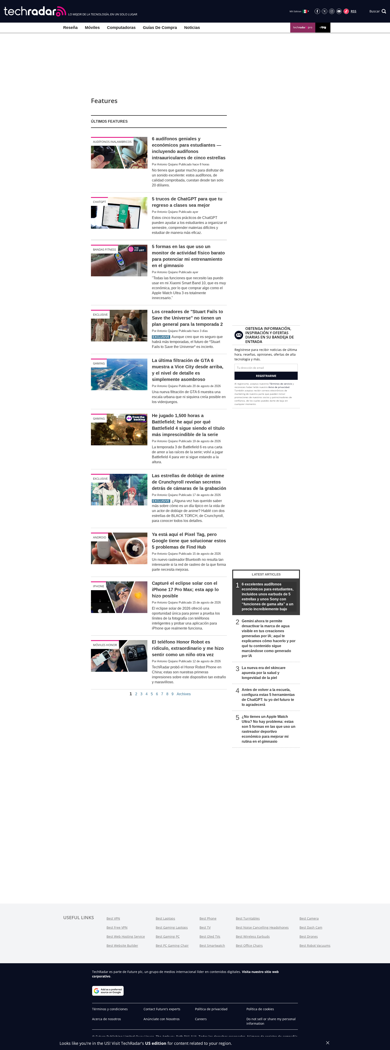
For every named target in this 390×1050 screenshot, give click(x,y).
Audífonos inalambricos (112, 142)
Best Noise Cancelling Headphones (262, 927)
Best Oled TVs (210, 936)
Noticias (192, 27)
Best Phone (208, 918)
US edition (155, 1043)
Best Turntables (248, 918)
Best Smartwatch (212, 945)
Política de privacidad (211, 1009)
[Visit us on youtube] (339, 11)
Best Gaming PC (168, 936)
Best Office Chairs (249, 945)
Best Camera (309, 918)
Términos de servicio (280, 383)
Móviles (92, 27)
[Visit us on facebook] (317, 11)
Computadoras (121, 27)
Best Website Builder (122, 945)
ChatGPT (99, 202)
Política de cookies (260, 1009)
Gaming (99, 363)
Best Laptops (165, 918)
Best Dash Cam (310, 927)
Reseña (70, 27)
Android (99, 537)
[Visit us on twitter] (324, 11)
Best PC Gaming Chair (172, 945)
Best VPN (113, 918)
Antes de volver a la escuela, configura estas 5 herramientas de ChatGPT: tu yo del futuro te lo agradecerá (268, 697)
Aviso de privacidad (278, 387)
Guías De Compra (160, 27)
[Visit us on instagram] (331, 11)
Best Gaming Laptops (172, 927)
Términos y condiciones (110, 1009)
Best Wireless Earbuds (253, 936)
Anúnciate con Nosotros (162, 1019)
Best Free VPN (117, 927)
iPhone (98, 586)
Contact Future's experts (162, 1009)
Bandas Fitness (104, 249)
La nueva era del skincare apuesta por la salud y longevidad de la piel (264, 673)
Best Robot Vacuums (314, 945)
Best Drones (308, 936)
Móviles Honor (105, 645)
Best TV (205, 927)
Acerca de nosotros (106, 1019)
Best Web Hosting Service (126, 936)
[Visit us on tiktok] (346, 11)
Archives (184, 694)
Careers (201, 1019)
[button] (377, 11)
